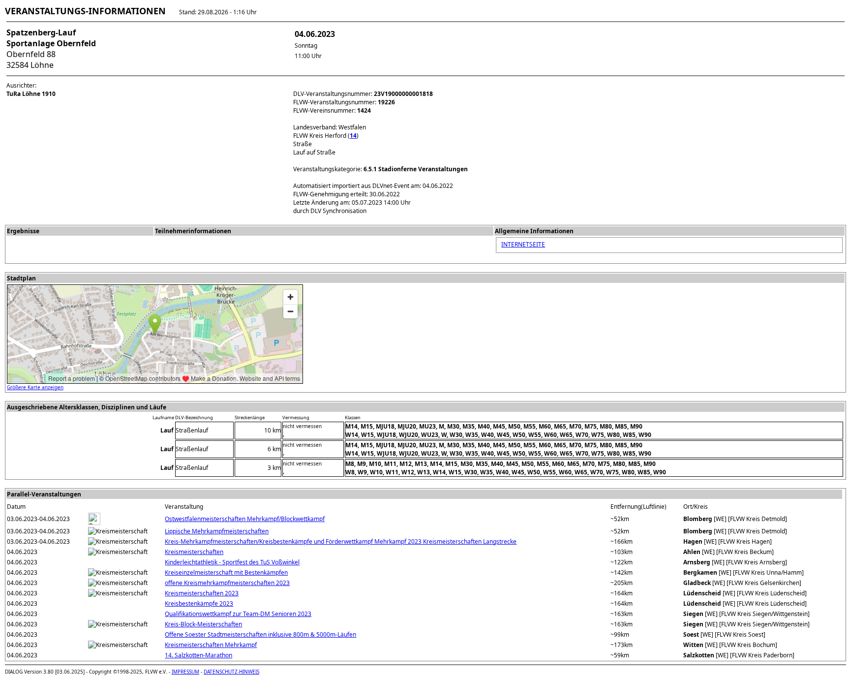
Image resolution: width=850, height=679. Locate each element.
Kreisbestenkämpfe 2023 (199, 603)
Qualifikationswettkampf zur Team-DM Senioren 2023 (238, 614)
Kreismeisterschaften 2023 (202, 593)
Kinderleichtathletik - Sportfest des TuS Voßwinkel (232, 562)
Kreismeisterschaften (194, 552)
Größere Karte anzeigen (35, 387)
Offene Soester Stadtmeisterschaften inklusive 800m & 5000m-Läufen (260, 634)
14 (353, 135)
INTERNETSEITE (523, 244)
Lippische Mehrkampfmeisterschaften (217, 531)
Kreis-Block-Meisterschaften (203, 624)
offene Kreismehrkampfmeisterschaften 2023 (227, 583)
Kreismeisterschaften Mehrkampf (211, 645)
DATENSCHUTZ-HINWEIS (231, 671)
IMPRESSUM (185, 671)
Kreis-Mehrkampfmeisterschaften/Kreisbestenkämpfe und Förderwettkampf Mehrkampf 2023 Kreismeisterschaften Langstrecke (340, 541)
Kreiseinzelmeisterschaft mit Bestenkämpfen (226, 572)
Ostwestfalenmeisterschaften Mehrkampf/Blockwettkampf (245, 519)
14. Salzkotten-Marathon (198, 655)
